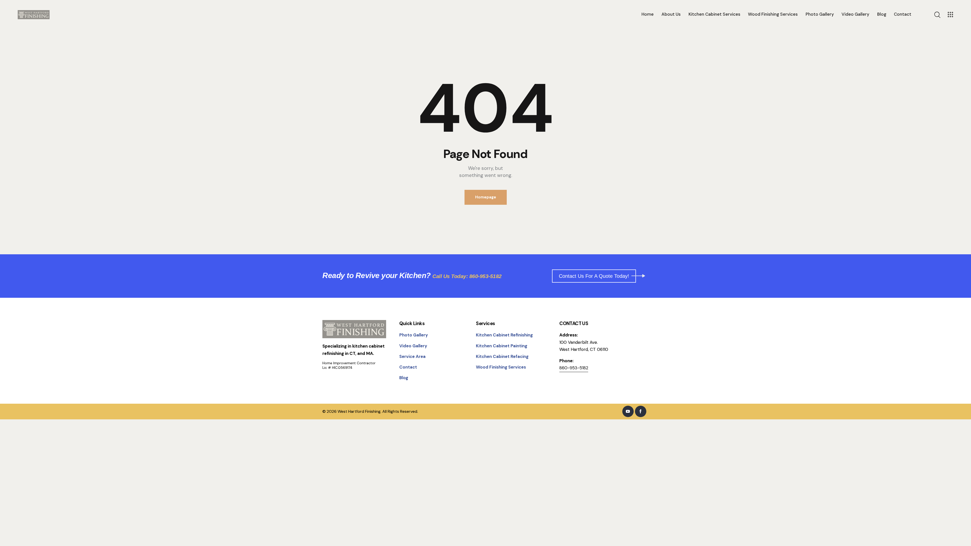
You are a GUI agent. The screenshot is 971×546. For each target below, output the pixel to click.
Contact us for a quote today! (594, 276)
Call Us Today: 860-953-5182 (467, 276)
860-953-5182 (573, 368)
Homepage (485, 197)
